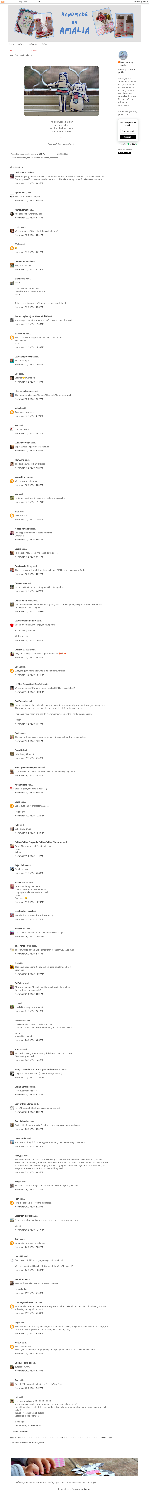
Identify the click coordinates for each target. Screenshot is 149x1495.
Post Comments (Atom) (33, 1442)
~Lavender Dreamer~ (25, 391)
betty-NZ (19, 1256)
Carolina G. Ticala (23, 649)
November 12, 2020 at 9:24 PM (29, 307)
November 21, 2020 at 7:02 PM (29, 1011)
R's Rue (18, 244)
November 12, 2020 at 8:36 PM (29, 235)
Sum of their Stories (24, 1104)
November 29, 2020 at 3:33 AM (29, 1370)
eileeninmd (20, 278)
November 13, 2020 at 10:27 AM (29, 502)
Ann (17, 1380)
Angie (17, 1322)
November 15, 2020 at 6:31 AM (29, 724)
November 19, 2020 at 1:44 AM (29, 856)
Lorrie (17, 227)
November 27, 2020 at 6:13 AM (29, 1293)
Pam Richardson (22, 1121)
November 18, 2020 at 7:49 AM (29, 775)
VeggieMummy (22, 477)
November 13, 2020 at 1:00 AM (29, 364)
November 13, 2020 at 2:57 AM (29, 399)
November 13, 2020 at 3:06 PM (29, 539)
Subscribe (128, 137)
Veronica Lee (21, 1279)
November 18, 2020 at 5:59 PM (29, 792)
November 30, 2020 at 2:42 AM (29, 1388)
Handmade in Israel (24, 911)
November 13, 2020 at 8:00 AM (29, 485)
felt (28, 158)
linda (17, 511)
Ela (16, 963)
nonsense (54, 158)
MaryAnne (19, 460)
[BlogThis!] (60, 154)
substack (44, 44)
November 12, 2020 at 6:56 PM (29, 200)
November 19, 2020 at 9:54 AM (29, 873)
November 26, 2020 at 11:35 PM (29, 1270)
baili (17, 1397)
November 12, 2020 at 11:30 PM (29, 347)
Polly (17, 825)
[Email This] (58, 154)
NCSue (18, 1342)
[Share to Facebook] (65, 154)
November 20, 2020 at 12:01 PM (29, 936)
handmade (45, 158)
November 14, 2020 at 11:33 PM (29, 692)
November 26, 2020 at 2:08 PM (29, 1247)
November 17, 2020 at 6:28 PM (29, 758)
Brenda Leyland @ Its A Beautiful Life (32, 316)
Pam (17, 1199)
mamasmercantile (23, 261)
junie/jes (19, 1155)
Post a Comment (20, 1431)
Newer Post (15, 1437)
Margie (18, 1181)
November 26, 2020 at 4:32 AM (29, 1207)
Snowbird (19, 750)
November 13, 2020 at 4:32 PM (29, 574)
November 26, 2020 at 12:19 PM (29, 1230)
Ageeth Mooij (21, 192)
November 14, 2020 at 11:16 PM (29, 675)
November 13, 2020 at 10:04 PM (29, 611)
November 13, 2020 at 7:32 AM (29, 468)
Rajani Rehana (21, 865)
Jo (16, 1003)
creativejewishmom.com (26, 1302)
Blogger (86, 1489)
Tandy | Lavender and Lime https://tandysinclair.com (39, 1069)
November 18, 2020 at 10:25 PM (29, 815)
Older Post (107, 1437)
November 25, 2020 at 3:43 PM (29, 1094)
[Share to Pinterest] (67, 154)
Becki (17, 733)
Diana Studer (21, 1138)
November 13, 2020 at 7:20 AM (29, 450)
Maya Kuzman (21, 210)
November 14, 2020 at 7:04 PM (29, 657)
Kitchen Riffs (21, 785)
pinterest (21, 44)
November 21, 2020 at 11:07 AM (29, 974)
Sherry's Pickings (23, 1363)
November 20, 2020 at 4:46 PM (29, 954)
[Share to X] (62, 154)
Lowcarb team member (25, 620)
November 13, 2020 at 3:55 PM (29, 557)
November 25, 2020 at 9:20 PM (29, 1129)
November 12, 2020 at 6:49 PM (29, 183)
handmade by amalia (126, 64)
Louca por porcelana (24, 356)
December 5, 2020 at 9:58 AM (28, 1425)
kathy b (18, 408)
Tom (17, 1239)
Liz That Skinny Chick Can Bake (29, 684)
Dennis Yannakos (23, 1087)
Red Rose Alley (22, 701)
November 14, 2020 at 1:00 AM (29, 640)
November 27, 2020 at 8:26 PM (29, 1333)
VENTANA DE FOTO (24, 1216)
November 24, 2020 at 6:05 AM (29, 1040)
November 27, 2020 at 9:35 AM (29, 1313)
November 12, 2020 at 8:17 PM (29, 217)
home (12, 44)
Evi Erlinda (19, 983)
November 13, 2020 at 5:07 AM (29, 433)
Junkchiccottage (22, 442)
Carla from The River (24, 600)
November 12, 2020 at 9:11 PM (29, 269)
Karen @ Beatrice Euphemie (28, 767)
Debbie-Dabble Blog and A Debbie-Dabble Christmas (38, 842)
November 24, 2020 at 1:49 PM (29, 1060)
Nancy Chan (20, 928)
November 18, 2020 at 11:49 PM (29, 833)
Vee (17, 374)
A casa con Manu (23, 529)
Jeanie (18, 549)
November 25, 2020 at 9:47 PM (29, 1146)
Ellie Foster (20, 333)
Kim (17, 425)
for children (35, 158)
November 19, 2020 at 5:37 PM (29, 919)
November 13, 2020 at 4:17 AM (29, 416)
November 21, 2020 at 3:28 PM (29, 994)
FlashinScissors (22, 882)
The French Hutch (23, 946)
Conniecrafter (21, 583)
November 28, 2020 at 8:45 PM (29, 1353)
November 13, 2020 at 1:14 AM (29, 382)
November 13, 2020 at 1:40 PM (29, 519)
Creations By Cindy (23, 566)
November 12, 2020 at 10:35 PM (29, 324)
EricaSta (18, 1049)
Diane (17, 802)
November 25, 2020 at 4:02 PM (29, 1112)
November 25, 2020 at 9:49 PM (29, 1172)
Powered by (122, 144)
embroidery (21, 158)
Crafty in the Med (23, 172)
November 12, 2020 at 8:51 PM (29, 252)
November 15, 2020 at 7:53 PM (29, 741)
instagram (33, 44)
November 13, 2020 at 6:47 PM (29, 591)
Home (62, 1437)
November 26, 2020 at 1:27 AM (29, 1189)
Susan (18, 667)
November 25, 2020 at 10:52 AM (29, 1077)
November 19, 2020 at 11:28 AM (29, 902)
